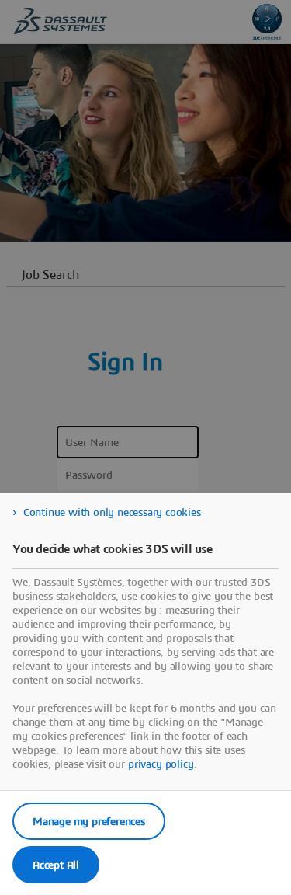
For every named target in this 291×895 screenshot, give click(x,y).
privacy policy (161, 763)
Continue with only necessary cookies (112, 512)
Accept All (56, 864)
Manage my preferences (89, 821)
